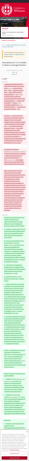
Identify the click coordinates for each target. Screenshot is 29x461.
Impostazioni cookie (14, 453)
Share (14, 72)
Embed (14, 74)
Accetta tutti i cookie (14, 458)
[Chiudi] (27, 432)
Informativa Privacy (14, 450)
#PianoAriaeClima (5, 21)
